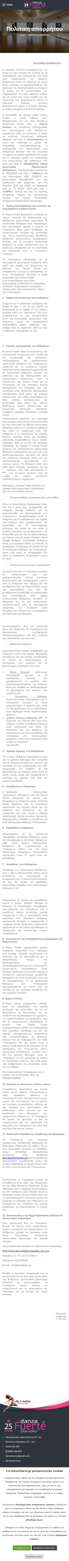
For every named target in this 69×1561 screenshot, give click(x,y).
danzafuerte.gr (13, 1460)
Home (22, 35)
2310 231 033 (12, 1446)
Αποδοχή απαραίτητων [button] (44, 1548)
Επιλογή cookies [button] (34, 1556)
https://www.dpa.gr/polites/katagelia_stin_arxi (25, 1250)
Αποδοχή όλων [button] (22, 1548)
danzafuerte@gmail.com (18, 1455)
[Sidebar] (4, 472)
